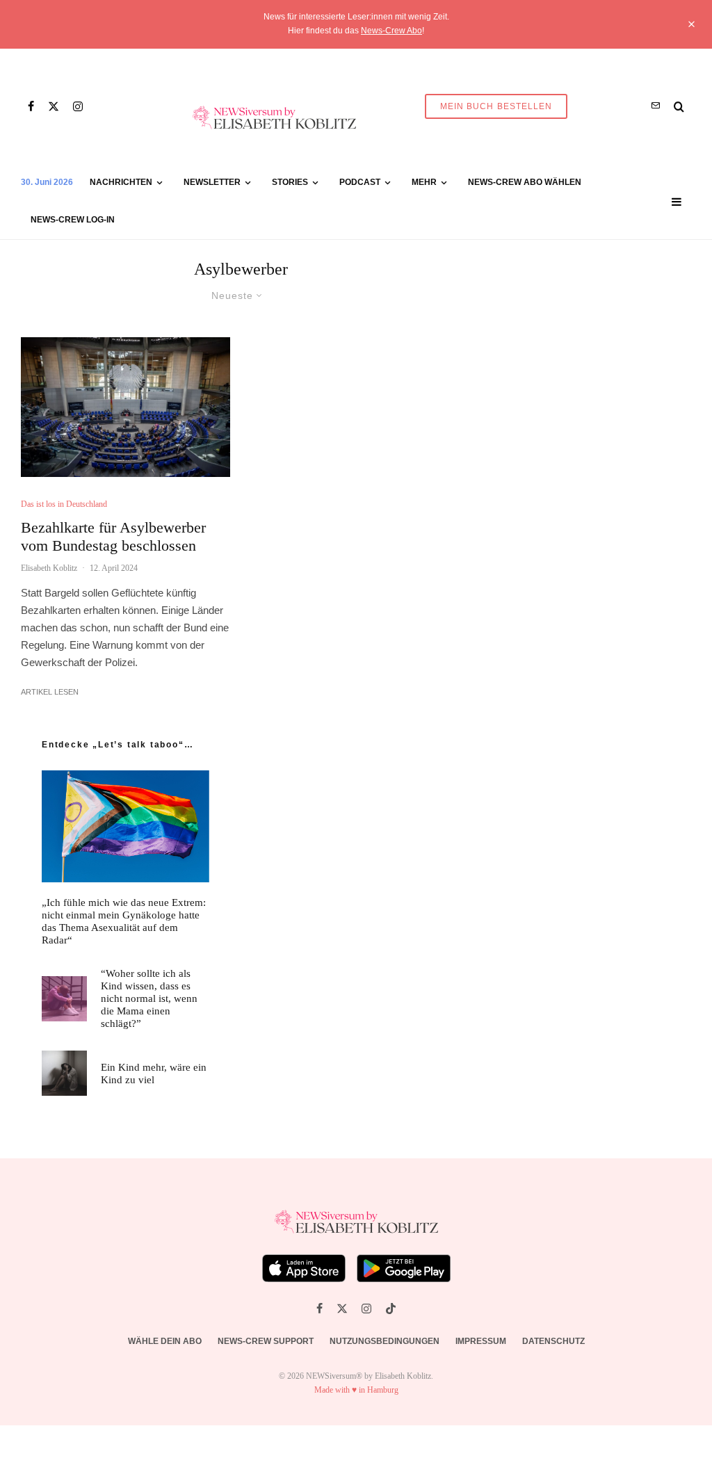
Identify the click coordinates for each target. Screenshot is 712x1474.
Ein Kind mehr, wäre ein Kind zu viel (154, 1073)
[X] (53, 106)
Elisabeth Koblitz (49, 568)
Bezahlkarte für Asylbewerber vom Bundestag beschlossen (113, 536)
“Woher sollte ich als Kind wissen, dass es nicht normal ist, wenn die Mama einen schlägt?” (149, 998)
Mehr (424, 182)
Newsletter (212, 182)
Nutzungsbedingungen (384, 1341)
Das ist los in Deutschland (64, 504)
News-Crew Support (266, 1341)
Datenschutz (553, 1341)
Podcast (359, 182)
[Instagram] (78, 106)
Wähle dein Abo (165, 1341)
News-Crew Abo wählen (524, 182)
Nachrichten (121, 182)
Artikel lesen (50, 692)
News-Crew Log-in (73, 220)
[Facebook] (31, 106)
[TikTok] (390, 1308)
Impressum (480, 1341)
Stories (290, 182)
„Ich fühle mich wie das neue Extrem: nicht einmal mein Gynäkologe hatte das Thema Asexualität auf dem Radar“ (124, 921)
